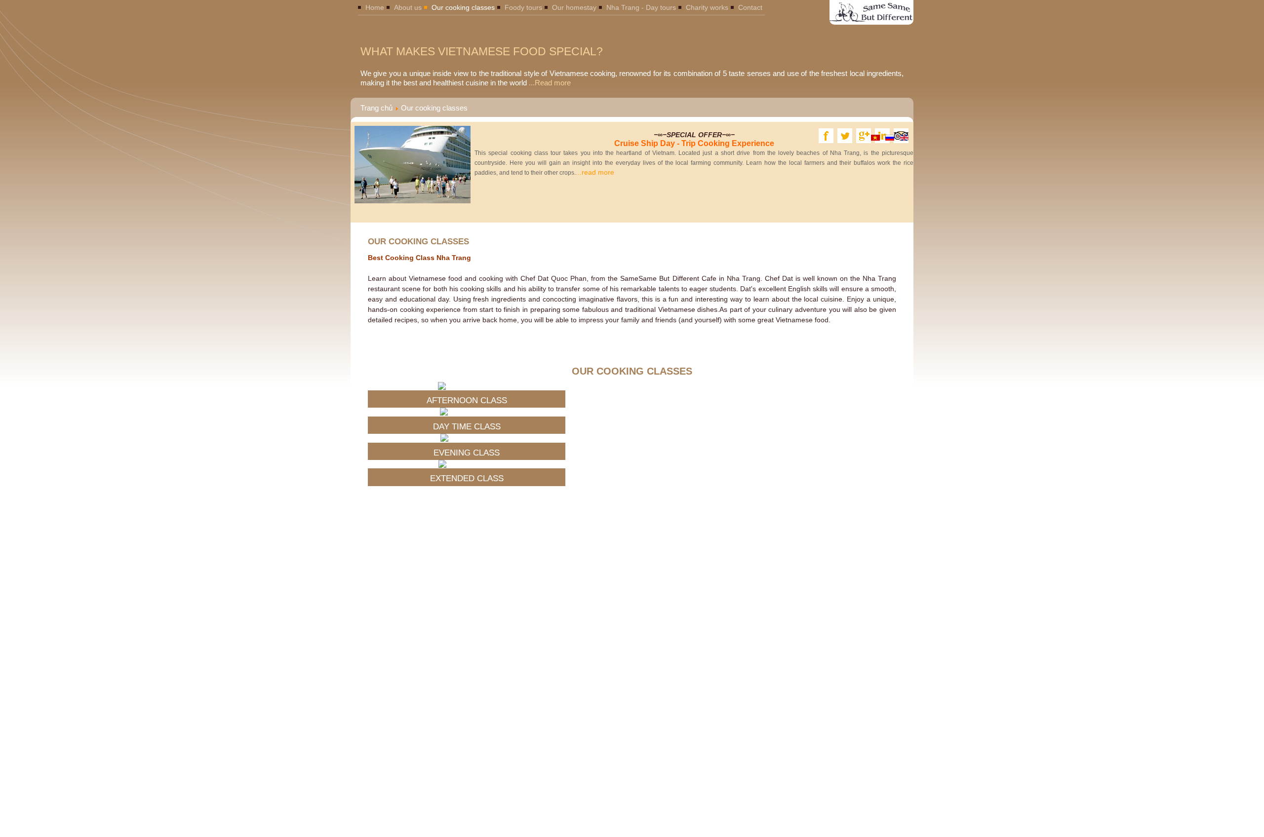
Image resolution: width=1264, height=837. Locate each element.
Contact (750, 7)
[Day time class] (466, 412)
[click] (895, 337)
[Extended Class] (466, 464)
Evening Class (467, 452)
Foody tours (523, 7)
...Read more (549, 82)
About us (408, 7)
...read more (693, 163)
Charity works (707, 7)
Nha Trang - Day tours (641, 7)
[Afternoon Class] (467, 386)
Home (374, 7)
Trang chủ (376, 108)
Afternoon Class (467, 400)
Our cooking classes (463, 7)
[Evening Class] (466, 438)
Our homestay (574, 7)
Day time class (467, 426)
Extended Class (467, 478)
